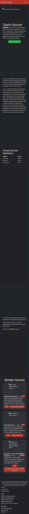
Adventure (22, 455)
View (6, 406)
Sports (23, 396)
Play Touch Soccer (14, 41)
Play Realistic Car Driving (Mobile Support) (14, 469)
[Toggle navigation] (26, 2)
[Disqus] (14, 355)
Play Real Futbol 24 (17, 435)
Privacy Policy (5, 491)
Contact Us (4, 489)
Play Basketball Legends (17, 406)
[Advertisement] (14, 60)
